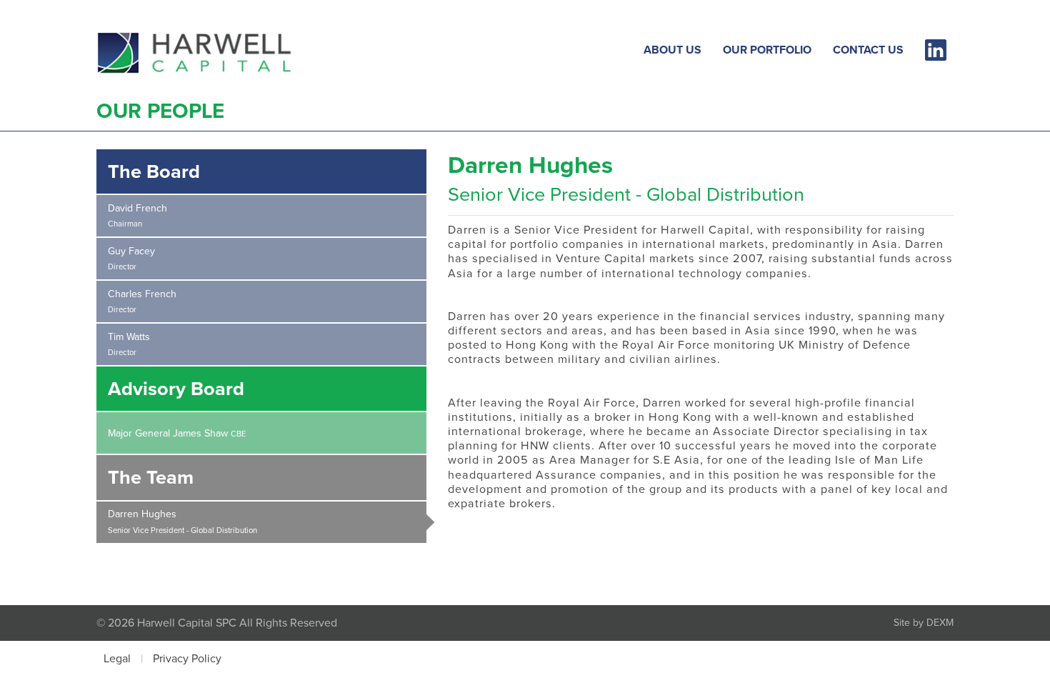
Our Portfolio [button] (767, 49)
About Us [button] (672, 49)
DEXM (940, 622)
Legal (117, 658)
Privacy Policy (187, 658)
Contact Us (868, 49)
